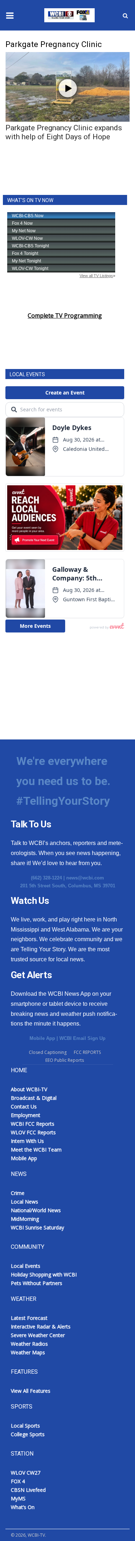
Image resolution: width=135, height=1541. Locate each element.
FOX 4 (18, 1481)
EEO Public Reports (64, 1060)
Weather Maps (28, 1352)
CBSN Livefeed (28, 1489)
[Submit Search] (125, 15)
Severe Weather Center (38, 1335)
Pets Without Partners (36, 1283)
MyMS (18, 1498)
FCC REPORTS (87, 1052)
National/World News (36, 1210)
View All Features (30, 1390)
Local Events (25, 1265)
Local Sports (25, 1425)
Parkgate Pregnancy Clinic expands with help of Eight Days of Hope (63, 132)
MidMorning (25, 1218)
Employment (25, 1115)
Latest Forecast (29, 1317)
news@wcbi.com (85, 878)
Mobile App (42, 1038)
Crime (17, 1193)
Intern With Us (27, 1141)
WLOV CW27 (25, 1472)
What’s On (23, 1507)
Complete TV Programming (65, 315)
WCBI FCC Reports (32, 1123)
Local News (24, 1201)
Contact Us (24, 1106)
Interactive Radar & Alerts (41, 1326)
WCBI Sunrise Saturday (37, 1227)
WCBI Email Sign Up (82, 1038)
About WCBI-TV (29, 1089)
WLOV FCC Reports (33, 1132)
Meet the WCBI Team (36, 1149)
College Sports (28, 1434)
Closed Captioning (48, 1052)
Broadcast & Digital (34, 1097)
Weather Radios (29, 1343)
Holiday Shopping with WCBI (44, 1274)
